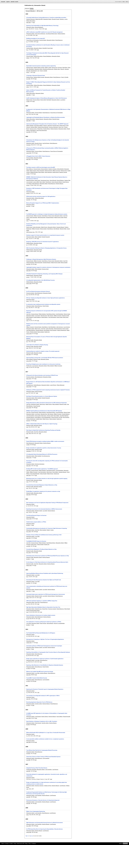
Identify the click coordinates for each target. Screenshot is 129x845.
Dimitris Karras (62, 125)
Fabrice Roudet (43, 473)
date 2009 (28, 742)
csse (27, 788)
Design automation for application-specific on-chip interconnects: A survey (43, 447)
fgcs (27, 49)
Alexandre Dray (44, 315)
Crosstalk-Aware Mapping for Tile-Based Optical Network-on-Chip (41, 549)
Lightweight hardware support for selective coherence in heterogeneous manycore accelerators (48, 267)
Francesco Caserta (52, 608)
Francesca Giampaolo (53, 127)
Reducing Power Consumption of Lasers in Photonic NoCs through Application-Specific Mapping (46, 337)
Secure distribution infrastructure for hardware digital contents (40, 615)
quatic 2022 (28, 153)
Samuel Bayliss (50, 623)
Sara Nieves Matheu (38, 125)
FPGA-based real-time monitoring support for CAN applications (40, 196)
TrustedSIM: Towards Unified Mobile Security (36, 677)
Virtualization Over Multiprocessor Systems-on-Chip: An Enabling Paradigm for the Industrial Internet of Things (47, 140)
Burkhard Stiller (34, 127)
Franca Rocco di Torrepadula (32, 40)
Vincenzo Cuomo (33, 128)
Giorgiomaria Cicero (45, 180)
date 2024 (28, 120)
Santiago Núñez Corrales (39, 67)
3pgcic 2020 (29, 283)
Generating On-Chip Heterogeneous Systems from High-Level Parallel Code (43, 579)
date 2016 (28, 465)
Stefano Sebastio (30, 125)
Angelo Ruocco (65, 181)
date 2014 (28, 591)
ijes (27, 307)
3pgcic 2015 (29, 518)
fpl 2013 (28, 649)
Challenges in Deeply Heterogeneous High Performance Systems (41, 259)
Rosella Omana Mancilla (43, 127)
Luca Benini (62, 99)
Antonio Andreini (44, 168)
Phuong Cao (54, 67)
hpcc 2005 (28, 825)
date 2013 (28, 674)
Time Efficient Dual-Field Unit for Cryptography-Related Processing (41, 750)
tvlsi (27, 427)
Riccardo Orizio (55, 125)
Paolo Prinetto (46, 305)
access (27, 185)
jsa (27, 41)
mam (27, 220)
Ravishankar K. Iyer (35, 70)
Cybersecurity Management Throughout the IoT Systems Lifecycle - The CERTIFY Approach (47, 123)
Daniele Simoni (55, 172)
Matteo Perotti (29, 99)
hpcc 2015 (28, 531)
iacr (27, 393)
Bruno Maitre (56, 415)
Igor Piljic (60, 417)
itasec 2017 (28, 378)
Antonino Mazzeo (59, 183)
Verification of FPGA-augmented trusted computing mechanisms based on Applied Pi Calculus (48, 389)
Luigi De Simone (45, 143)
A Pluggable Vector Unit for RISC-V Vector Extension (38, 156)
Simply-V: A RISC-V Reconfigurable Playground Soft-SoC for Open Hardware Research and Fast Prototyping (48, 82)
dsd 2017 (28, 420)
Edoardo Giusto (29, 67)
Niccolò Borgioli (53, 180)
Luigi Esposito (38, 716)
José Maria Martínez (30, 330)
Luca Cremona (66, 327)
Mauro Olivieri (41, 172)
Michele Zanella (33, 331)
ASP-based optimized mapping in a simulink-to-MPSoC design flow (41, 600)
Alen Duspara (50, 315)
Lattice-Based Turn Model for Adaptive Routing (37, 344)
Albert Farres (37, 328)
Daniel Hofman (44, 317)
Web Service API (20, 843)
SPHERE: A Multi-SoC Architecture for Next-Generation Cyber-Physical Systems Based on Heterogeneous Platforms (46, 177)
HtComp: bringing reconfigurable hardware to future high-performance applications (45, 297)
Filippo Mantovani (60, 385)
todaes (27, 57)
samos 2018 (29, 333)
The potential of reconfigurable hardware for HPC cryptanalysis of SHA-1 (43, 695)
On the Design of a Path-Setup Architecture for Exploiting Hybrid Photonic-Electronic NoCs (47, 562)
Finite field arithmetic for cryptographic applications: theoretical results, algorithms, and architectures (46, 775)
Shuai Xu (62, 69)
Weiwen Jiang (57, 69)
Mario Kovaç (42, 404)
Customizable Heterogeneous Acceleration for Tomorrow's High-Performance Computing (46, 528)
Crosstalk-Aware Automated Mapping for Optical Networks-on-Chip (41, 484)
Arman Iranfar (60, 317)
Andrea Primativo (38, 391)
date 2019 (28, 270)
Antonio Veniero (44, 716)
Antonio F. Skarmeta (47, 125)
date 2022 (28, 159)
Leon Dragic (37, 315)
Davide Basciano (37, 385)
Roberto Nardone (61, 33)
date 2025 (28, 94)
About (2, 843)
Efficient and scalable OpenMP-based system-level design (39, 671)
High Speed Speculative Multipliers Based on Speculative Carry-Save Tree (43, 607)
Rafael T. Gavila (50, 530)
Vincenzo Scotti (45, 269)
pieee (27, 814)
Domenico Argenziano (39, 464)
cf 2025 (27, 101)
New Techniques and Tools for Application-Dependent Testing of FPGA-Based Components (47, 502)
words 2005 (28, 832)
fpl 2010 (28, 724)
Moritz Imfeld (43, 99)
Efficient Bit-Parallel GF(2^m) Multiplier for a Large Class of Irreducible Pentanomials (45, 732)
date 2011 (28, 698)
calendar (13, 1)
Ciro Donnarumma (46, 455)
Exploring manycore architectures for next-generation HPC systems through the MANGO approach (46, 311)
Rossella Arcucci (29, 385)
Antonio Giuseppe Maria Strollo (33, 610)
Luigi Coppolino (46, 679)
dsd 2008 (28, 759)
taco (27, 576)
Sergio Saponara (48, 172)
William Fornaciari (56, 170)
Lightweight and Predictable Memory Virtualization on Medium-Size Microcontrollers (45, 117)
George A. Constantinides (59, 623)
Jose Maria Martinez (64, 415)
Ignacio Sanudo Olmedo (57, 181)
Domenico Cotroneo (39, 785)
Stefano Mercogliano (30, 20)
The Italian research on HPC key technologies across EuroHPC (40, 167)
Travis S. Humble (43, 70)
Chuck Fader (50, 48)
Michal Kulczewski (41, 217)
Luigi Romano (55, 769)
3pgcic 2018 (29, 399)
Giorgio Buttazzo (60, 180)
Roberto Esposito (48, 170)
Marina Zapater (43, 228)
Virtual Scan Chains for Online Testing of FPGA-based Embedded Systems (43, 756)
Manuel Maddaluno (39, 27)
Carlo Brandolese (59, 314)
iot (26, 35)
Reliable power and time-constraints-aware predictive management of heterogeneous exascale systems (48, 324)
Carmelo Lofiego (38, 703)
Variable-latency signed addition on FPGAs (36, 521)
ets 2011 (28, 705)
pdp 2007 (28, 771)
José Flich (28, 314)
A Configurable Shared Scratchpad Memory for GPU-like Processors (41, 454)
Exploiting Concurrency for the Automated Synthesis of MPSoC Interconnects (44, 509)
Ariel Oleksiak (56, 228)
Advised (31, 8)
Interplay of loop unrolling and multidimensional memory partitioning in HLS (43, 534)
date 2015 (28, 538)
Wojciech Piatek (63, 228)
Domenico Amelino (30, 293)
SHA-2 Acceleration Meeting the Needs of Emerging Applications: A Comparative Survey (46, 248)
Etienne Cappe (67, 314)
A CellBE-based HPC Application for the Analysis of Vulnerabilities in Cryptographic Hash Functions (46, 714)
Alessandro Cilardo (47, 19)
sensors (28, 193)
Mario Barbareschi (39, 293)
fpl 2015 (28, 525)
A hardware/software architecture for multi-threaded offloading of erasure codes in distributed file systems (47, 45)
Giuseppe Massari (50, 217)
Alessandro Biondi (30, 180)
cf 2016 (27, 444)
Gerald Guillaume (37, 317)
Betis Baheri (31, 69)
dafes (27, 597)
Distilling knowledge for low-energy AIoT (35, 38)
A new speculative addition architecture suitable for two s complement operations (45, 738)
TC (27, 636)
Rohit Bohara (33, 130)
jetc (27, 341)
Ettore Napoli (67, 608)
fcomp (27, 72)
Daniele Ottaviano (39, 119)
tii (26, 505)
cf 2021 (27, 173)
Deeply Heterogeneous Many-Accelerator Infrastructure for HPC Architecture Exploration (46, 402)
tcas (27, 612)
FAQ (29, 843)
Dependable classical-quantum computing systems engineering (41, 65)
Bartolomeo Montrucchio (48, 69)
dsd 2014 (28, 583)
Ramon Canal (51, 215)
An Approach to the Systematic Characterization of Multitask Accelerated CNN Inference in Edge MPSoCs (48, 110)
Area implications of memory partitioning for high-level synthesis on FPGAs (43, 621)
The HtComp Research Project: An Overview (36, 515)
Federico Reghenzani (61, 330)
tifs (27, 655)
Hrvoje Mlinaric (38, 417)
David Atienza (45, 215)
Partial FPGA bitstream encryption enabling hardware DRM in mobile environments (45, 441)
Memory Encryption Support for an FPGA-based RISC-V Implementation (42, 202)
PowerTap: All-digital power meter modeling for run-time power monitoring (43, 364)
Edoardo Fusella (65, 315)
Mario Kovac (65, 317)
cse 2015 (28, 546)
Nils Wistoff (48, 99)
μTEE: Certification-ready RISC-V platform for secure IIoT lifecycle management (44, 32)
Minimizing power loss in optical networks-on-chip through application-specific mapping (46, 478)
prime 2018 (28, 360)
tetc (27, 28)
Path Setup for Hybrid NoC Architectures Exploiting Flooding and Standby (43, 430)
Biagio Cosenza (33, 170)
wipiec (27, 86)
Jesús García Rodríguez (40, 33)
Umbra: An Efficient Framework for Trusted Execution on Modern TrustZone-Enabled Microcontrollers (45, 91)
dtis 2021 (28, 206)
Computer (28, 144)
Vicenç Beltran (59, 716)
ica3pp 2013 (29, 642)
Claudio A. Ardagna (52, 168)
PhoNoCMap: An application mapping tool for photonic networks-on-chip (43, 491)
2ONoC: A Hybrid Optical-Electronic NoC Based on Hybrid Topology (41, 423)
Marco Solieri (42, 181)
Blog (26, 843)
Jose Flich (65, 260)
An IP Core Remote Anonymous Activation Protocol (38, 291)
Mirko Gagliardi (38, 236)
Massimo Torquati (63, 172)
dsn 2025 (28, 78)
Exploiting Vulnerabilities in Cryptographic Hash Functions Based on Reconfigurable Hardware (48, 652)
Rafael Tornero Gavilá (58, 217)
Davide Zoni (28, 318)
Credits (11, 843)
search (16, 1)
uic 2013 (28, 668)
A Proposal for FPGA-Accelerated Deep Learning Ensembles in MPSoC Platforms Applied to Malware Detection (47, 149)
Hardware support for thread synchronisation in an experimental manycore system (45, 235)
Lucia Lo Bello (36, 181)
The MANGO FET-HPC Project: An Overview (36, 541)
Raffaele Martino (29, 243)
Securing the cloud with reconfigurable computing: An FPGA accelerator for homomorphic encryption (47, 461)
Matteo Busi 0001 (39, 19)
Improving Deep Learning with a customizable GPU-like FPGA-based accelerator (44, 357)
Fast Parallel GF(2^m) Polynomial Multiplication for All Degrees (40, 632)
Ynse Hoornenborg (52, 317)
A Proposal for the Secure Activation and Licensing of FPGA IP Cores (42, 375)
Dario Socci (37, 602)
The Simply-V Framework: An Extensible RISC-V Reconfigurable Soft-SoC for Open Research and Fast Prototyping (47, 53)
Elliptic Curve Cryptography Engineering (35, 811)
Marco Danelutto (40, 170)
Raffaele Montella (34, 172)
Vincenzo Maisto (42, 40)
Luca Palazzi (29, 183)
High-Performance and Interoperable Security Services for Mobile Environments (44, 822)
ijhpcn (27, 301)
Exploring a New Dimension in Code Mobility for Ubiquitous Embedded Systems (44, 665)
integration (28, 451)
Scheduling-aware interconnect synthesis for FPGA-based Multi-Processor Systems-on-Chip (47, 555)
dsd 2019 (28, 264)
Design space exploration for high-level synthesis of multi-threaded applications (44, 658)
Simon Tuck (60, 127)
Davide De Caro (38, 608)
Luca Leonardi (29, 181)
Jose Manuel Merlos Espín (51, 33)
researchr (3, 1)
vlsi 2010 (28, 753)
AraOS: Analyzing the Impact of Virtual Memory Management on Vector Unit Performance (46, 98)
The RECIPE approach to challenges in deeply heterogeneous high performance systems (46, 214)
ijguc (27, 238)
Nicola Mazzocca (58, 40)
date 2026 (28, 22)
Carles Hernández (33, 217)
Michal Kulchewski (58, 328)
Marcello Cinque (55, 119)
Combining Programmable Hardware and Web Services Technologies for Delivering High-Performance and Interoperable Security (46, 793)
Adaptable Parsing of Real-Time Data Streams (36, 767)
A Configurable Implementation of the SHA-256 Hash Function (40, 280)
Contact (6, 843)
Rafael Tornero (44, 227)
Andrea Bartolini (60, 168)
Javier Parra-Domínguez (41, 130)
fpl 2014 (28, 624)
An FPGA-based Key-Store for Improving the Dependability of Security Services (44, 829)
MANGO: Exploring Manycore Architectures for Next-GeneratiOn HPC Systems (44, 410)
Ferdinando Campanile (31, 769)
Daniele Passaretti (46, 236)
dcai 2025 (28, 132)
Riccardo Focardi (55, 19)
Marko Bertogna (35, 183)
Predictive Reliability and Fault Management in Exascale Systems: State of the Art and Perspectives (46, 224)
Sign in (124, 1)
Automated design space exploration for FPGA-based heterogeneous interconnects (45, 594)
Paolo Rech (64, 67)
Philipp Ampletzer (42, 314)
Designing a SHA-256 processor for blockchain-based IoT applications (42, 241)
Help (15, 843)
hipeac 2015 (29, 565)
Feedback (34, 843)
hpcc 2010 (28, 718)
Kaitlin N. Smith (48, 67)
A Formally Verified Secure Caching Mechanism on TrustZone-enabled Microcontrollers (46, 17)
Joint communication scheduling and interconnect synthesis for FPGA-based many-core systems (46, 587)
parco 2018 (28, 407)
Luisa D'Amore (53, 385)
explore (8, 1)
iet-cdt (27, 618)
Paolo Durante (38, 723)
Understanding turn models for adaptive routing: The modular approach (42, 351)
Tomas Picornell (36, 406)
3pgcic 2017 (29, 457)
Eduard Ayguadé (66, 716)
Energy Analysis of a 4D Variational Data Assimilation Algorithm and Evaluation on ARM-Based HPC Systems (48, 382)
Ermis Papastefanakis (46, 417)
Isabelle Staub (39, 418)
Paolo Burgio (48, 181)
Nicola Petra (44, 608)
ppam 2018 (28, 386)
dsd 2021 (28, 199)
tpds (27, 348)
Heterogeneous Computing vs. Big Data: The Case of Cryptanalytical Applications (45, 639)
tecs (27, 114)
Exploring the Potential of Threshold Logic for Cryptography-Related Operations (44, 689)
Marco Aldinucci (29, 168)
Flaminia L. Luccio (63, 19)
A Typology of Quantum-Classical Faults (35, 75)
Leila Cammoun (59, 327)
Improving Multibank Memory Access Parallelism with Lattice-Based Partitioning (44, 573)
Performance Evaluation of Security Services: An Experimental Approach (42, 800)
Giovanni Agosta (37, 168)
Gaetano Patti (67, 180)
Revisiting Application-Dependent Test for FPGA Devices (39, 702)
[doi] (34, 22)
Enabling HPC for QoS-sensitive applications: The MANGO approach (42, 468)
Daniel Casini (37, 180)
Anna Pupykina (53, 330)
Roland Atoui (40, 128)
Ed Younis (60, 67)
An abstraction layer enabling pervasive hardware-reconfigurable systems (43, 304)
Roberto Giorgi (64, 170)
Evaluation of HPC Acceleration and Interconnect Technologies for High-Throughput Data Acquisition (46, 189)
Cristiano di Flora (47, 785)
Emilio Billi (44, 48)
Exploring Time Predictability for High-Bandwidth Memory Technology (42, 25)
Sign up (127, 1)
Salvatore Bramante (30, 19)
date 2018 (28, 354)
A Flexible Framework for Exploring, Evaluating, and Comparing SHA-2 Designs (44, 273)
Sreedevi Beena (46, 128)
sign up (31, 835)
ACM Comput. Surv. (30, 232)
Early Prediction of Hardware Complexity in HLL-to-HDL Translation (41, 721)
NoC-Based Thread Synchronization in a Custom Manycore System (41, 396)
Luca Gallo (44, 510)
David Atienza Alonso (50, 314)
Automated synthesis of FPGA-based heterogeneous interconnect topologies (44, 645)
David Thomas (43, 623)
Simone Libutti (65, 328)
